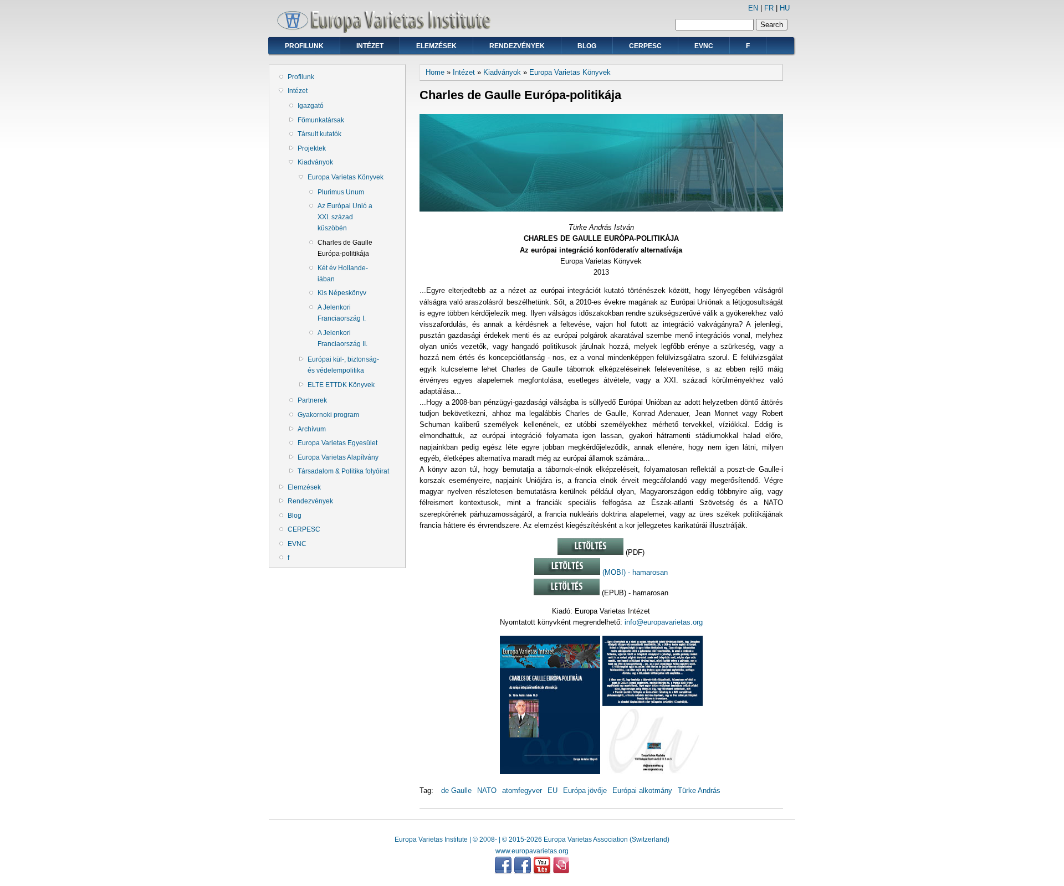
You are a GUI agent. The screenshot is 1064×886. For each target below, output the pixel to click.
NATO (487, 790)
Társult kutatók (319, 134)
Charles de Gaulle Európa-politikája (345, 248)
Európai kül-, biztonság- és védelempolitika (343, 365)
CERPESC (645, 46)
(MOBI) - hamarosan (634, 572)
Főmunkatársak (321, 120)
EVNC (703, 46)
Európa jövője (585, 790)
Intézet (369, 46)
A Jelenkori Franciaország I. (342, 312)
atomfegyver (522, 790)
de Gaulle (456, 790)
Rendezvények (517, 46)
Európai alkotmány (642, 790)
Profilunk (304, 46)
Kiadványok (315, 162)
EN (753, 8)
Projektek (312, 148)
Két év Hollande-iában (343, 273)
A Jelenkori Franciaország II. (342, 338)
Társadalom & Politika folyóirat (343, 471)
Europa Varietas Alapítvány (338, 457)
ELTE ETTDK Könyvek (341, 385)
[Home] (388, 31)
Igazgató (311, 106)
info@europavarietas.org (664, 622)
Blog (586, 46)
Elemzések (436, 46)
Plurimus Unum (341, 192)
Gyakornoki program (328, 415)
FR (769, 8)
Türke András (699, 790)
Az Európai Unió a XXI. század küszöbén (345, 217)
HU (785, 8)
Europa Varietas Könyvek (345, 177)
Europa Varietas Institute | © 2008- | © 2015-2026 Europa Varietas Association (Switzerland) (532, 839)
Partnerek (312, 400)
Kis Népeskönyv (342, 293)
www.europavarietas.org (532, 851)
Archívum (312, 429)
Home (435, 72)
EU (552, 790)
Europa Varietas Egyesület (337, 443)
